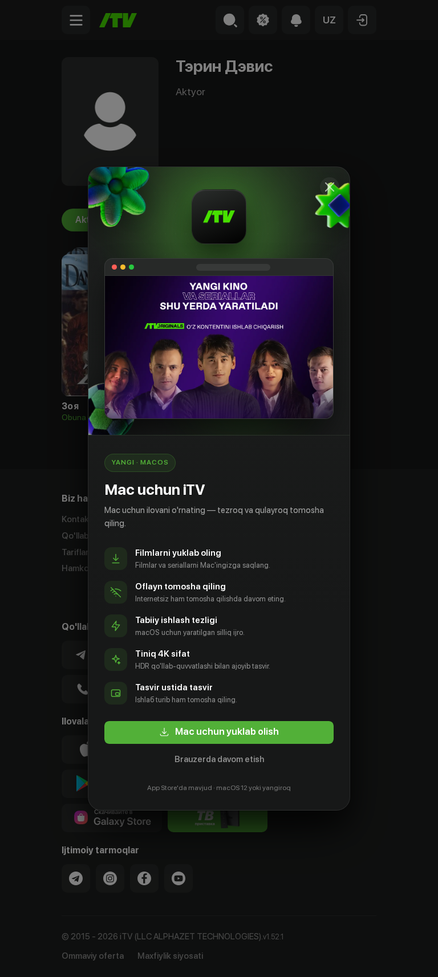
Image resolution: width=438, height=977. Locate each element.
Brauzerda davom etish (219, 759)
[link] (219, 732)
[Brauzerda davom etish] (329, 187)
